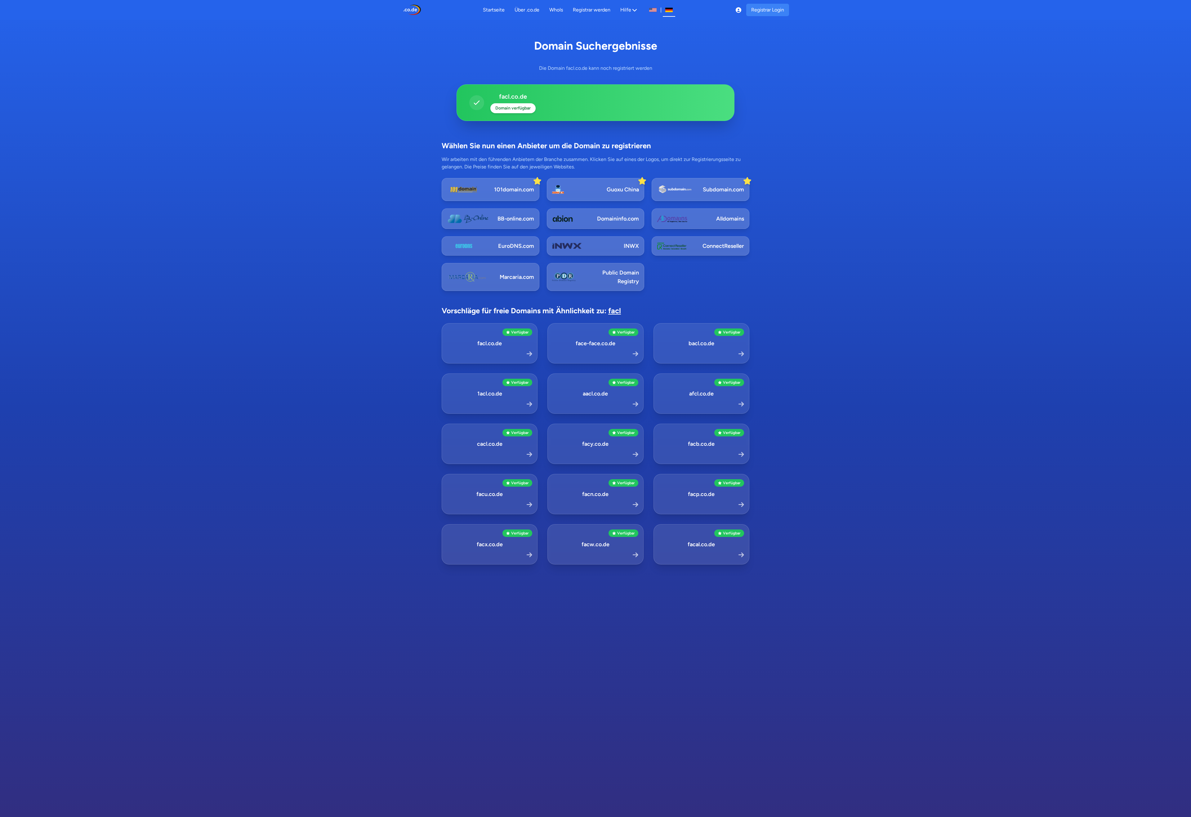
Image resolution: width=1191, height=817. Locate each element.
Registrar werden (591, 10)
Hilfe (625, 10)
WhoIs (556, 10)
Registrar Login (767, 10)
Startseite (494, 10)
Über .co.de (527, 10)
